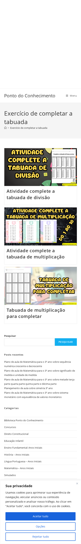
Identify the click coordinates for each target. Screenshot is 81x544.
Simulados (10, 475)
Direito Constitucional (16, 434)
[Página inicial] (5, 128)
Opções (40, 526)
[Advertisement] (40, 40)
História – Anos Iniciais (16, 454)
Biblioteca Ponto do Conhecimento (23, 420)
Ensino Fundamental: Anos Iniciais (23, 447)
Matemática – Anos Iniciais (19, 468)
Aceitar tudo (40, 516)
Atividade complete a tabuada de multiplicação (36, 253)
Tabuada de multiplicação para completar (36, 313)
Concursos (10, 427)
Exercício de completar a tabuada (28, 128)
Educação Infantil (13, 441)
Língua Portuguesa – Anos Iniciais (22, 461)
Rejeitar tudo (40, 536)
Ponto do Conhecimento (29, 95)
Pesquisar (10, 336)
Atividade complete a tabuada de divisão (31, 194)
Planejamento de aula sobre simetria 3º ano (28, 388)
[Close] (77, 483)
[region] (40, 512)
